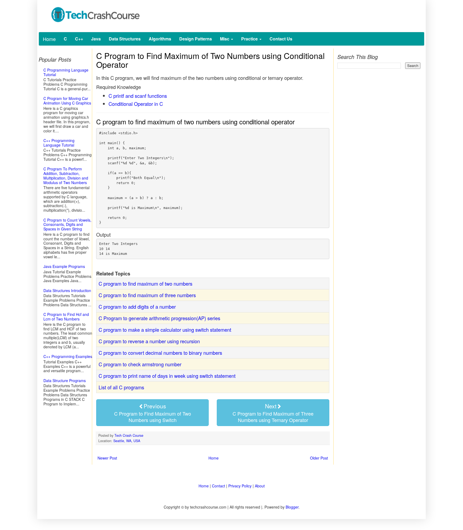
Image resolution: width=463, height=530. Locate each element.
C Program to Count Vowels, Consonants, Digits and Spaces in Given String (67, 224)
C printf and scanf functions (138, 95)
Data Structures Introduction (67, 290)
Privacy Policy (240, 485)
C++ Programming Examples (67, 356)
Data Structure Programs (64, 380)
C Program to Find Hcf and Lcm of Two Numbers (66, 317)
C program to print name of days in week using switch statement (167, 375)
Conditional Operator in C (136, 103)
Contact (218, 485)
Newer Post (107, 458)
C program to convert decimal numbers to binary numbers (160, 352)
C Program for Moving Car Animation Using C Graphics (67, 101)
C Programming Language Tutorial (65, 72)
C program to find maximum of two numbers (145, 283)
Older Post (319, 458)
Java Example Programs (64, 266)
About (260, 485)
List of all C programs (121, 387)
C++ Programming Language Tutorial (58, 143)
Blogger (292, 507)
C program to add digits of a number (137, 306)
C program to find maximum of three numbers (147, 295)
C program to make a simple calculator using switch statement (165, 329)
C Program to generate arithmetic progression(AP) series (159, 318)
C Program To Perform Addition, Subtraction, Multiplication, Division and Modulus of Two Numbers (65, 175)
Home (49, 38)
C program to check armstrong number (140, 364)
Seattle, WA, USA (126, 440)
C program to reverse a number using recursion (149, 341)
